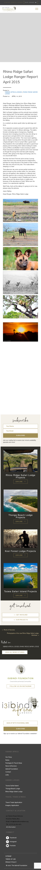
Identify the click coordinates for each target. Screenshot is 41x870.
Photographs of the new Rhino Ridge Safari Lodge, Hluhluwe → (23, 634)
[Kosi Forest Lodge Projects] (20, 538)
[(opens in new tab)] (20, 669)
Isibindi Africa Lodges (13, 92)
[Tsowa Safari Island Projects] (20, 575)
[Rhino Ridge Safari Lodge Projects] (20, 460)
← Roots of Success (8, 630)
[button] (20, 435)
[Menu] (36, 9)
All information (10, 827)
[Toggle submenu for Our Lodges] (36, 2)
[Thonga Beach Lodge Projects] (20, 500)
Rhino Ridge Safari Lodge (29, 646)
